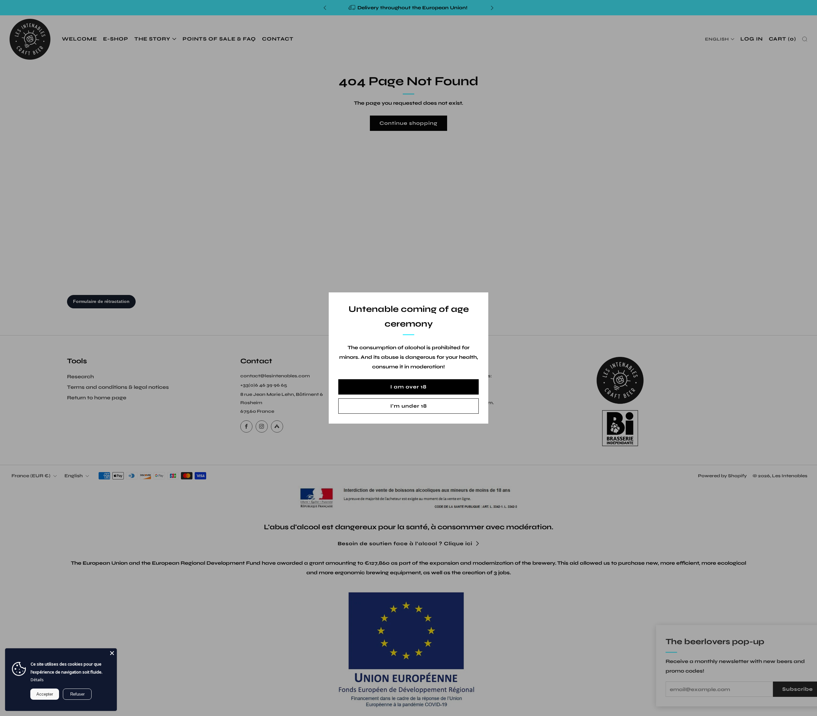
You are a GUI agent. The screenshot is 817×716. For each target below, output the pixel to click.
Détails (37, 679)
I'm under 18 (408, 406)
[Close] (112, 653)
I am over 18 (408, 387)
